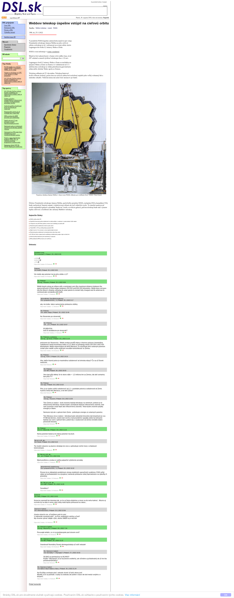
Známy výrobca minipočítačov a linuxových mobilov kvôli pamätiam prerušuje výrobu (13, 101)
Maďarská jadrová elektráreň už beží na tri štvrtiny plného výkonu (13, 127)
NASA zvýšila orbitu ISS (35, 219)
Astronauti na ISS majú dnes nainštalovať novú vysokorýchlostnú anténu (13, 133)
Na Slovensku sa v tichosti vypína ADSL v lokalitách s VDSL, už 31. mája (12, 68)
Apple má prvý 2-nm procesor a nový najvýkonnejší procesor (11, 122)
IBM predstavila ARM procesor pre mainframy (11, 116)
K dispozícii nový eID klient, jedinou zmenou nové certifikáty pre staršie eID (47, 223)
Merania (14, 44)
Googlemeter (8, 49)
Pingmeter (7, 47)
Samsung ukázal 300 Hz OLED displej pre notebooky (13, 145)
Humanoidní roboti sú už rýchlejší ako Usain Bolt (12, 112)
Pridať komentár (35, 584)
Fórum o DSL (8, 30)
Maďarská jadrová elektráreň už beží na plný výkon (41, 225)
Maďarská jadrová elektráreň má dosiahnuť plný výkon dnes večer (45, 232)
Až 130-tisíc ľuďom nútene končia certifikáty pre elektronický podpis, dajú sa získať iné (13, 81)
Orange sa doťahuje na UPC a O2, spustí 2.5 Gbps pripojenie (13, 74)
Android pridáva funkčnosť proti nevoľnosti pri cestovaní (13, 107)
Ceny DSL (7, 25)
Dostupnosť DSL (9, 27)
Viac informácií (132, 594)
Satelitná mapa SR (9, 37)
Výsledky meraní (9, 32)
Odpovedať (37, 264)
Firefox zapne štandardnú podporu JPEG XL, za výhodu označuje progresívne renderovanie (12, 140)
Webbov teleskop (41, 28)
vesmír (50, 28)
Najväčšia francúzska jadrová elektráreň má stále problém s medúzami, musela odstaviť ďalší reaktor (53, 221)
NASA (55, 28)
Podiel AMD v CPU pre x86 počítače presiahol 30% (41, 228)
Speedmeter (8, 44)
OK (225, 595)
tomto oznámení (53, 52)
